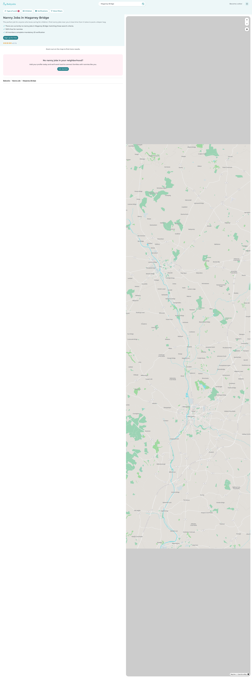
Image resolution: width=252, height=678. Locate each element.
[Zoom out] (247, 24)
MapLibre (233, 674)
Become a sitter (236, 4)
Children (28, 11)
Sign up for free (10, 38)
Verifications (42, 11)
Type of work (12, 11)
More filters (57, 11)
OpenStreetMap (242, 674)
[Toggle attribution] (248, 674)
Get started (63, 69)
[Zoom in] (247, 20)
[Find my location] (247, 29)
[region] (188, 346)
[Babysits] (9, 4)
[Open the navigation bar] (247, 4)
